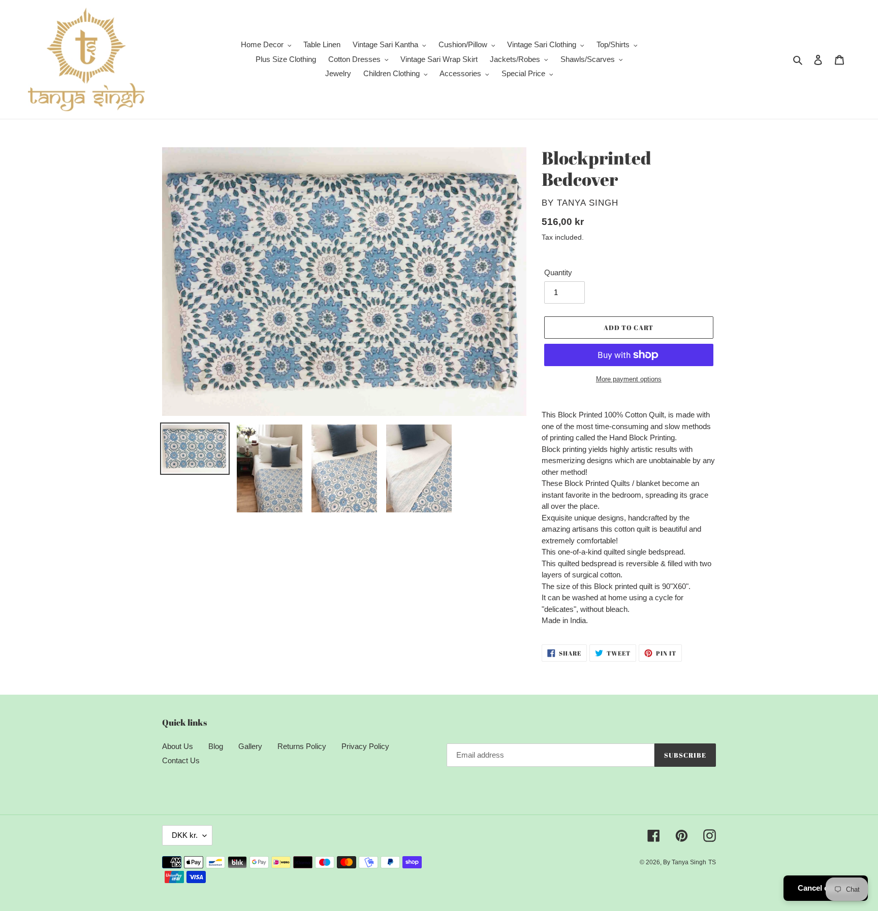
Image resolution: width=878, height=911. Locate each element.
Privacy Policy (365, 746)
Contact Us (181, 760)
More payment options (629, 379)
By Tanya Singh (684, 862)
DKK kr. (185, 835)
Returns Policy (301, 746)
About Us (177, 746)
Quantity (558, 272)
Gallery (250, 746)
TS (712, 862)
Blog (215, 746)
